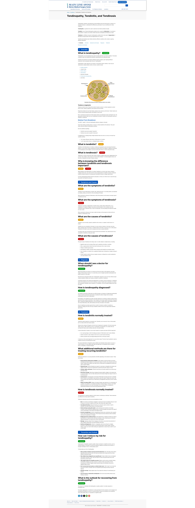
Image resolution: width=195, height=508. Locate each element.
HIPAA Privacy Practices (119, 501)
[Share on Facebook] (82, 496)
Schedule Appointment (122, 2)
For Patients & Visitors (97, 9)
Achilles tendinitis (84, 67)
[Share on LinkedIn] (79, 496)
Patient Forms (97, 1)
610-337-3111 (125, 9)
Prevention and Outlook (82, 44)
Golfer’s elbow (83, 70)
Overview (86, 42)
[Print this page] (89, 496)
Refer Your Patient (75, 501)
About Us (68, 501)
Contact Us (104, 501)
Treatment (108, 42)
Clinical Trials (98, 501)
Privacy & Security (70, 502)
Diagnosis (102, 42)
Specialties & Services (75, 9)
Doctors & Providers (86, 9)
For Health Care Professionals (87, 1)
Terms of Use (76, 502)
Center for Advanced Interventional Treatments (87, 501)
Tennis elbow (83, 72)
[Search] (126, 5)
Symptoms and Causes (94, 42)
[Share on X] (84, 496)
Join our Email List (110, 501)
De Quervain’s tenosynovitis (86, 76)
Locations (106, 9)
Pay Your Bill (104, 1)
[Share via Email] (87, 496)
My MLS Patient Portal (113, 1)
